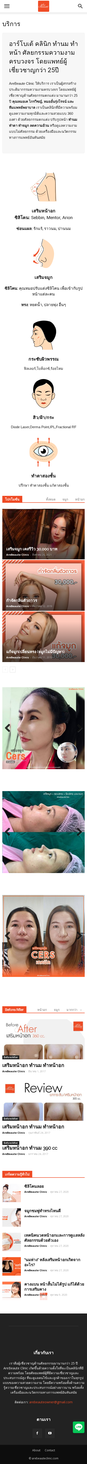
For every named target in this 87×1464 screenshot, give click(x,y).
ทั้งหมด (50, 499)
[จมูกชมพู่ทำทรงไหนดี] (11, 1217)
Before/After (14, 1010)
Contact (50, 1450)
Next (77, 728)
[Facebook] (37, 1433)
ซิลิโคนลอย (34, 1186)
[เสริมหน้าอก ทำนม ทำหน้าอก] (43, 1039)
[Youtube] (50, 1433)
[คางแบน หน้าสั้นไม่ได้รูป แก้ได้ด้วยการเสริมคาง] (11, 1291)
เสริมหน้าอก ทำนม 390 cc (29, 1148)
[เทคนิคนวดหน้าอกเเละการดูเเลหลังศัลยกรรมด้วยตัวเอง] (11, 1242)
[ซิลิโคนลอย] (11, 1193)
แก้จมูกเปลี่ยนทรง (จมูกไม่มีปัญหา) (35, 651)
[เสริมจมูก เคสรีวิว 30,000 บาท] (43, 534)
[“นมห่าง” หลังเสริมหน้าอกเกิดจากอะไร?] (11, 1266)
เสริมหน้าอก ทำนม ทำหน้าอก (33, 1065)
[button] (80, 6)
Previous (9, 728)
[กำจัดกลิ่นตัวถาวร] (43, 585)
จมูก (65, 499)
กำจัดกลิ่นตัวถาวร (21, 600)
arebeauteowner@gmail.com (51, 1402)
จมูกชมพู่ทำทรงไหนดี (42, 1210)
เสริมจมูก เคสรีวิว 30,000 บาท (31, 549)
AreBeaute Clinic (17, 554)
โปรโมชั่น (12, 499)
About (36, 1450)
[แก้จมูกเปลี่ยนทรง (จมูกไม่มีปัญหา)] (43, 637)
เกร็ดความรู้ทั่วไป (17, 1174)
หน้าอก (80, 499)
